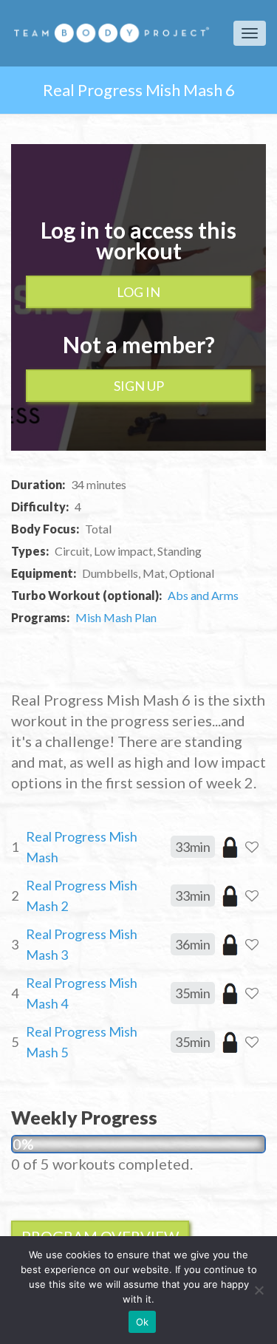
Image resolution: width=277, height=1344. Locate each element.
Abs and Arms (203, 595)
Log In (138, 292)
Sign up (139, 386)
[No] (258, 1290)
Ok (142, 1322)
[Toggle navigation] (249, 33)
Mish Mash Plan (116, 617)
